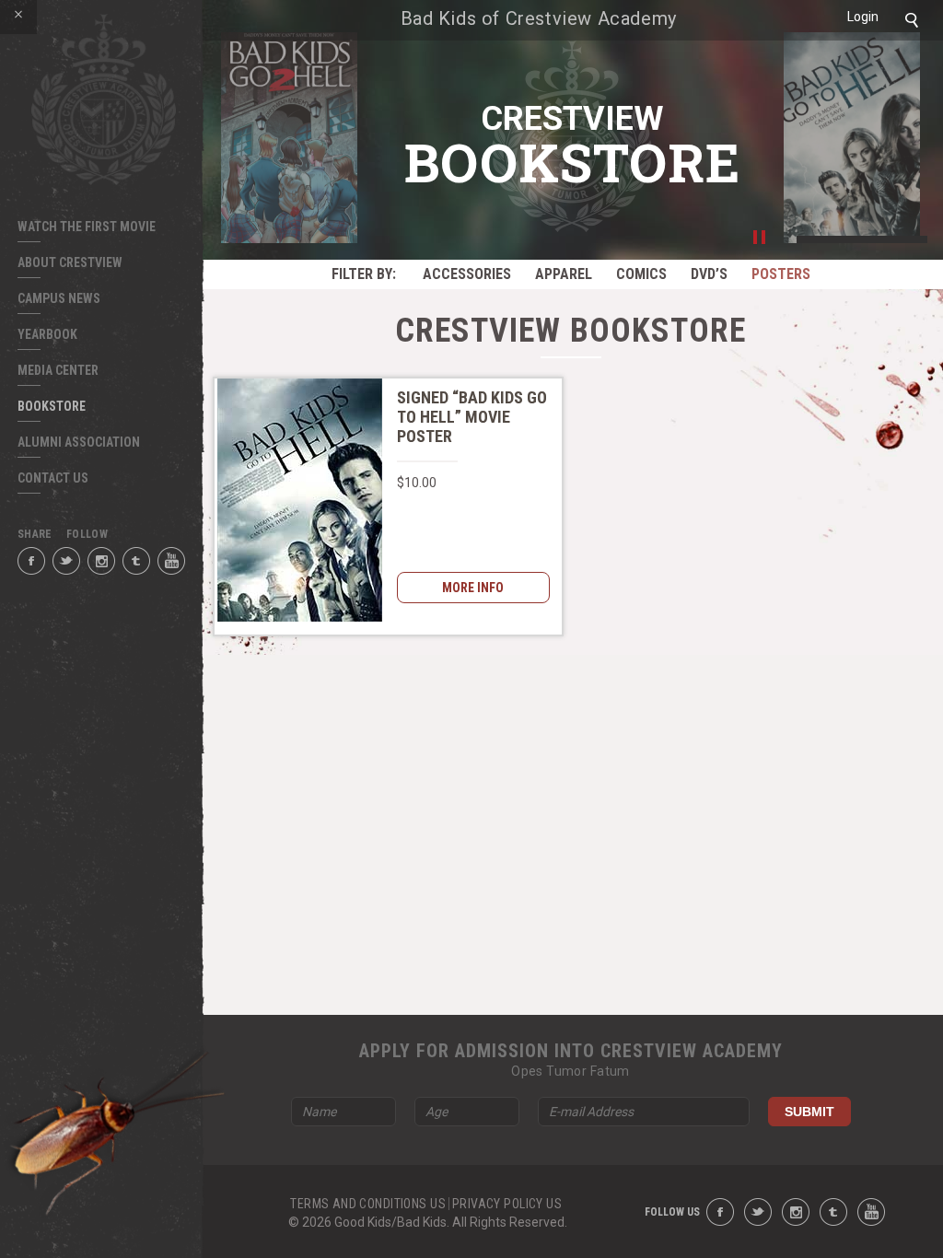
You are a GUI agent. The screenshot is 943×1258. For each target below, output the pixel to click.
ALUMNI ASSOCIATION (78, 442)
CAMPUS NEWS (58, 298)
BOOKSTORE (51, 406)
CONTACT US (52, 478)
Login (863, 16)
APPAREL (563, 274)
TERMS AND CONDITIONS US (368, 1203)
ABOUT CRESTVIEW (69, 262)
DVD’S (709, 274)
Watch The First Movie (86, 226)
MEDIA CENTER (58, 370)
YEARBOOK (47, 334)
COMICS (641, 274)
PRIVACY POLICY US (507, 1203)
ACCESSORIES (467, 274)
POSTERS (780, 274)
